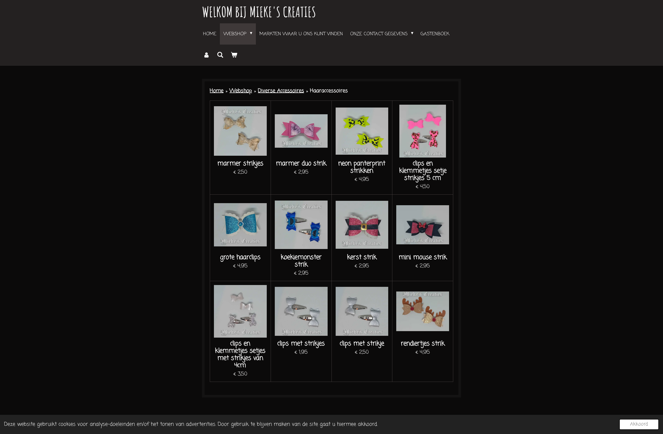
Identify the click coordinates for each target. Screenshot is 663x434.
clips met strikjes (301, 343)
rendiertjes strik (423, 343)
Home (217, 91)
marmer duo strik (301, 163)
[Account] (206, 55)
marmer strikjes (240, 163)
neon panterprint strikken (361, 167)
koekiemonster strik (301, 261)
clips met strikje (362, 343)
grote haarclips (240, 257)
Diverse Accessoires (281, 91)
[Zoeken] (220, 55)
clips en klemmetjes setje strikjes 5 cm (422, 171)
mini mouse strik (423, 257)
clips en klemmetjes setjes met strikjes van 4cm (240, 354)
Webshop (240, 91)
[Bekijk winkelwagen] (234, 55)
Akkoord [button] (639, 424)
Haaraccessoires (329, 91)
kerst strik (362, 257)
